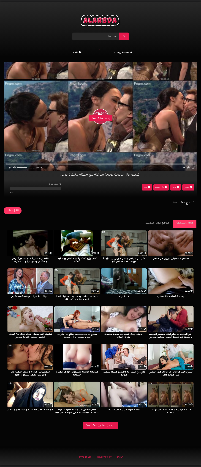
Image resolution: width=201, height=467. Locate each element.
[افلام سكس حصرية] (100, 21)
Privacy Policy (104, 457)
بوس (174, 187)
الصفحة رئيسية (121, 53)
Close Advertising (100, 118)
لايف (145, 187)
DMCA (120, 457)
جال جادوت (159, 187)
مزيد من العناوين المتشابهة (100, 425)
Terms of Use (84, 457)
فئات (75, 53)
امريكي (187, 187)
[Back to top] (191, 458)
